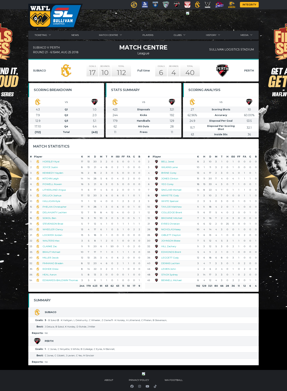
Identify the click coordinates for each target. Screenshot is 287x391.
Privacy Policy (139, 380)
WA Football (174, 380)
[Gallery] (188, 13)
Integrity (249, 4)
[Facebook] (132, 386)
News (75, 35)
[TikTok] (155, 386)
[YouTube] (147, 386)
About (108, 380)
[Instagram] (139, 386)
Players (148, 35)
